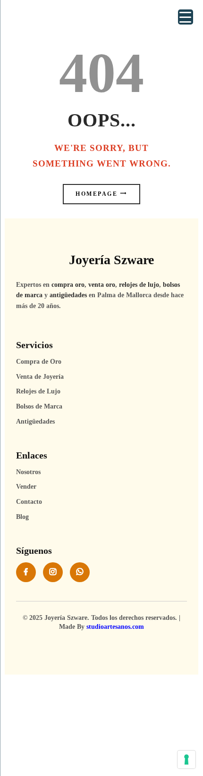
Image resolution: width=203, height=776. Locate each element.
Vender (26, 486)
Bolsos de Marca (39, 406)
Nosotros (28, 472)
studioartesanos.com (115, 626)
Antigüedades (35, 421)
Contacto (29, 501)
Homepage (97, 194)
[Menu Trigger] (185, 17)
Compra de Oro (38, 361)
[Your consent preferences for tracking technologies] (186, 759)
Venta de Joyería (40, 376)
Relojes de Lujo (38, 391)
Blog (22, 516)
